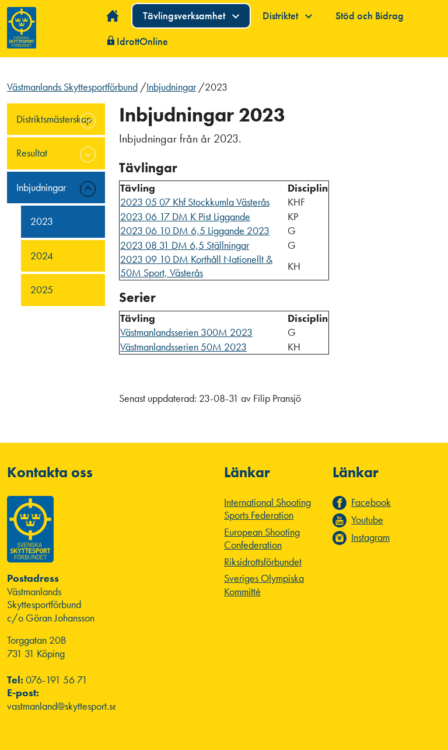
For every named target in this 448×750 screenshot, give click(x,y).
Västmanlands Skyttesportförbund (72, 86)
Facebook (371, 502)
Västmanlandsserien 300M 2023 (186, 332)
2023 (41, 221)
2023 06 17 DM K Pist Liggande (185, 216)
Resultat (31, 152)
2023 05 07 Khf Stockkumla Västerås (195, 202)
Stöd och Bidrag (369, 15)
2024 (41, 255)
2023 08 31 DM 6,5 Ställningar (184, 245)
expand (88, 121)
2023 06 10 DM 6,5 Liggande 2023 (195, 230)
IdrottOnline (142, 41)
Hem (113, 16)
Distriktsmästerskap (54, 119)
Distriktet (281, 15)
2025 (41, 289)
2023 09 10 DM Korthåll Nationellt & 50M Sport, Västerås (196, 265)
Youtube (367, 519)
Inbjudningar (171, 86)
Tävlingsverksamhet (185, 15)
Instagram (370, 537)
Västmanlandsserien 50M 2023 (183, 346)
